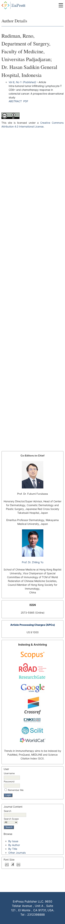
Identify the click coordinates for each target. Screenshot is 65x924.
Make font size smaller (7, 864)
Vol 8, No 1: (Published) (22, 82)
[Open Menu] (61, 5)
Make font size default (12, 864)
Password (9, 781)
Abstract (15, 101)
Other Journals (17, 852)
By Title (12, 848)
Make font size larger (18, 864)
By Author (14, 845)
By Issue (13, 841)
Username (9, 773)
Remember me (15, 790)
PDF (25, 101)
